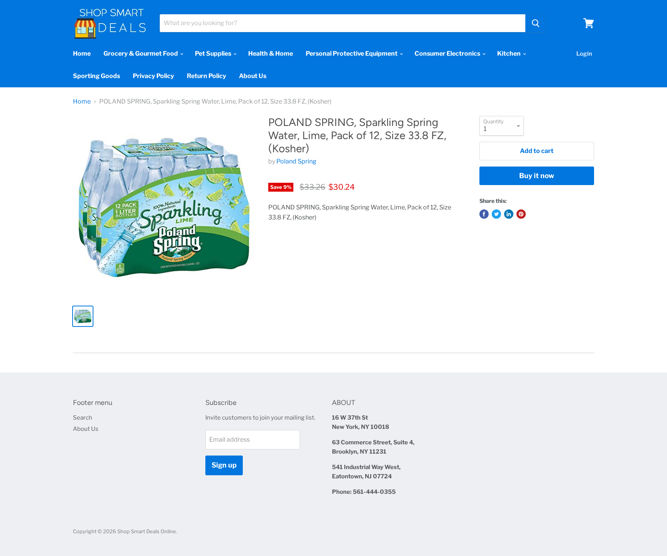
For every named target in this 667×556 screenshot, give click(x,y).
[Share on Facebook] (484, 214)
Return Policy (206, 76)
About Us (252, 76)
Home (82, 53)
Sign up (224, 465)
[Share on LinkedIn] (508, 214)
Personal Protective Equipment (352, 53)
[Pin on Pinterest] (521, 214)
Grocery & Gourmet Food (141, 53)
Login (584, 53)
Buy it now (536, 176)
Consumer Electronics (448, 53)
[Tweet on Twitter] (496, 214)
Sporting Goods (96, 76)
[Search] (535, 23)
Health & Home (270, 53)
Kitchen (509, 53)
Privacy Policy (153, 76)
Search (82, 417)
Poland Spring (296, 161)
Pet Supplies (213, 53)
